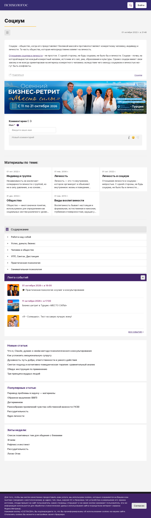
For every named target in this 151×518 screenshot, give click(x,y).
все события (135, 332)
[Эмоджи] (133, 137)
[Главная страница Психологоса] (17, 5)
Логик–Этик (13, 453)
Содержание (20, 229)
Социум (138, 75)
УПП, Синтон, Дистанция (25, 256)
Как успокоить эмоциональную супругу (29, 355)
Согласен (139, 505)
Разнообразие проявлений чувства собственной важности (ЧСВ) (43, 406)
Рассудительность (17, 411)
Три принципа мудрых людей (23, 373)
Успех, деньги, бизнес (23, 243)
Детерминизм (15, 402)
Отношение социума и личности (26, 55)
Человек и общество (22, 249)
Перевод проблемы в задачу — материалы (31, 393)
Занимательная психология (26, 269)
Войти (141, 5)
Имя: (13, 125)
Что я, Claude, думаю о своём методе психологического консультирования (49, 350)
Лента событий (17, 277)
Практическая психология (25, 262)
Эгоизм (11, 440)
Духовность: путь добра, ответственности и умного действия (42, 360)
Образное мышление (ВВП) (22, 397)
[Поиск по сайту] (130, 5)
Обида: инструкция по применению (27, 369)
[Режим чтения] (7, 32)
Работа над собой (21, 237)
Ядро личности (15, 416)
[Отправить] (137, 137)
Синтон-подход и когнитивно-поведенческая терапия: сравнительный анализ (51, 364)
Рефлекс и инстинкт (18, 444)
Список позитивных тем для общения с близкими (34, 435)
